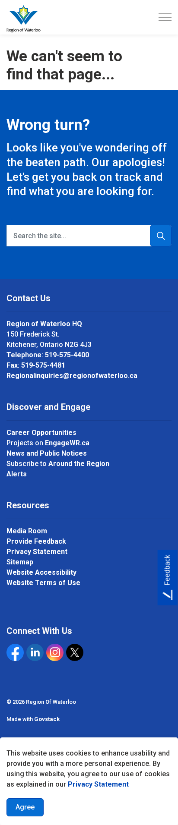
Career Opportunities (41, 432)
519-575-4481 (43, 365)
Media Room (26, 531)
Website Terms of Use (43, 583)
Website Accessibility (41, 572)
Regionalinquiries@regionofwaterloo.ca (71, 376)
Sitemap (19, 562)
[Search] (161, 235)
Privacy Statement (98, 784)
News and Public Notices (46, 453)
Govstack (47, 719)
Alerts (16, 474)
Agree (25, 807)
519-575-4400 (67, 355)
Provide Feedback (36, 541)
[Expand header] (165, 17)
